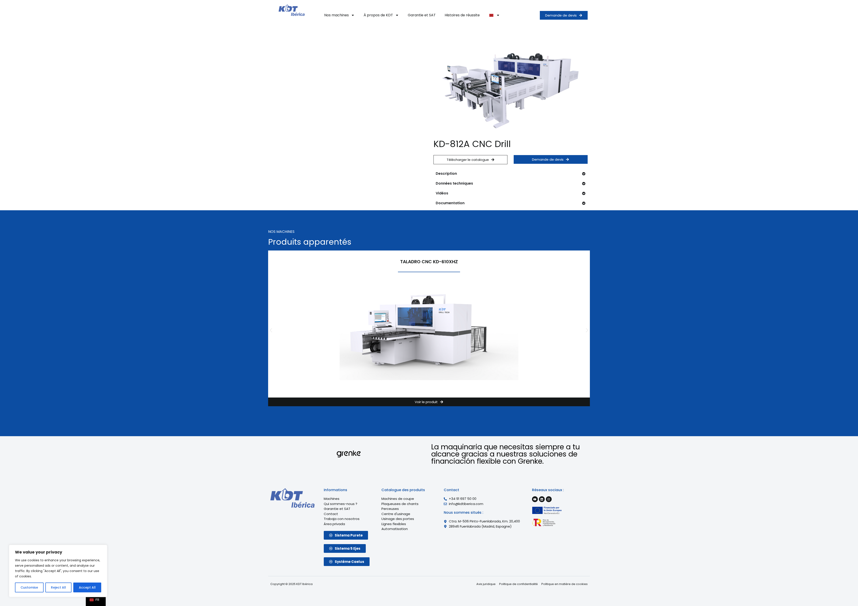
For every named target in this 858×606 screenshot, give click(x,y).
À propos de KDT (378, 15)
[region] (58, 571)
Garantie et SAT (422, 15)
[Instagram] (549, 499)
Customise (29, 587)
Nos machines (336, 15)
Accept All (87, 587)
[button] (271, 330)
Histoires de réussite (462, 15)
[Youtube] (535, 499)
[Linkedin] (542, 499)
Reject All (58, 587)
